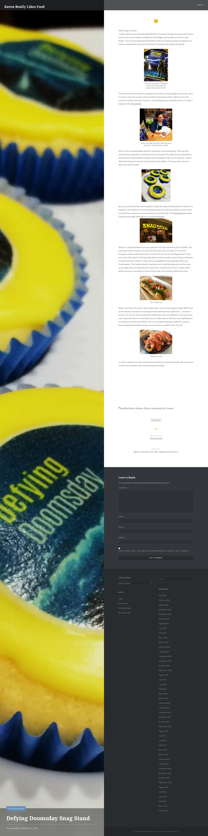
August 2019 (163, 623)
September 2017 (165, 726)
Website (122, 537)
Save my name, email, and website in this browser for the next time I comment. (154, 551)
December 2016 (165, 768)
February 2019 (164, 647)
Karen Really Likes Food (24, 6)
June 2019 (163, 628)
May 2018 (163, 689)
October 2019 (164, 619)
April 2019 (163, 637)
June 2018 (163, 684)
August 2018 (163, 675)
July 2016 (162, 792)
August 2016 (163, 787)
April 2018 (163, 694)
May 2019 (163, 633)
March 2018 (163, 698)
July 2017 (162, 736)
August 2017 (163, 731)
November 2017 (165, 717)
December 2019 (165, 609)
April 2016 (163, 806)
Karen (16, 828)
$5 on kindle (136, 104)
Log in (120, 599)
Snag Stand (177, 213)
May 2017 (163, 745)
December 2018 (165, 656)
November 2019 (165, 614)
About (200, 5)
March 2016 (163, 811)
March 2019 (163, 642)
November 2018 (165, 661)
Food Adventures (16, 809)
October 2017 (164, 722)
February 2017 (164, 759)
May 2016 (163, 801)
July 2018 (162, 680)
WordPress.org (124, 613)
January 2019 (164, 652)
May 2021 (163, 595)
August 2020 (163, 605)
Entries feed (123, 603)
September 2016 (165, 782)
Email (121, 527)
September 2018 (165, 670)
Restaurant (156, 420)
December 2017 (165, 712)
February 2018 (164, 703)
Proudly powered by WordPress (144, 831)
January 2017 (164, 764)
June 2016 (163, 796)
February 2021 (164, 600)
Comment (123, 488)
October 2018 (164, 666)
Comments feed (124, 608)
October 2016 (164, 778)
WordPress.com (172, 831)
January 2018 (164, 708)
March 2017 (163, 754)
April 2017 (163, 750)
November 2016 (165, 773)
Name (121, 516)
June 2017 (163, 740)
